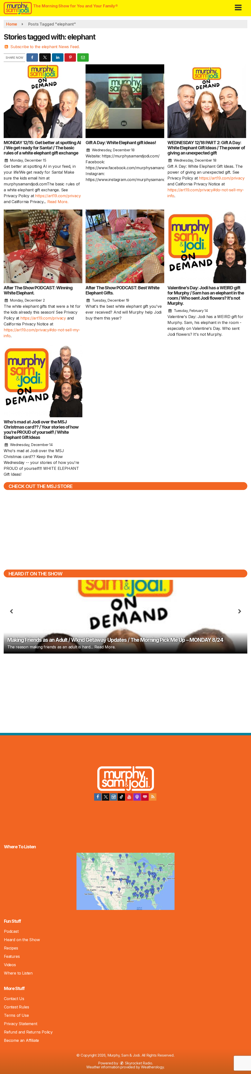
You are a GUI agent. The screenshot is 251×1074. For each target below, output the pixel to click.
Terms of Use (16, 1015)
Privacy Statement (20, 1023)
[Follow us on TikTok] (121, 797)
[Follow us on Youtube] (129, 797)
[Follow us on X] (105, 797)
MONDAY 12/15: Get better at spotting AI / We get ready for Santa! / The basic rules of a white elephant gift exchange (42, 147)
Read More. (57, 201)
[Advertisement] (125, 692)
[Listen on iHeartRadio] (145, 797)
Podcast (11, 931)
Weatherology (152, 1067)
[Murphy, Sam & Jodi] (125, 779)
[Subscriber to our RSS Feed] (152, 797)
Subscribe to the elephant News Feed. (45, 46)
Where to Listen (18, 973)
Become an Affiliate (21, 1040)
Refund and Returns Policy (28, 1032)
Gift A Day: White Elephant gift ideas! (121, 142)
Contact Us (14, 998)
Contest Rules (16, 1006)
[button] (238, 6)
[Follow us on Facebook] (97, 797)
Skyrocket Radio (138, 1063)
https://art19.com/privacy (58, 195)
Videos (10, 964)
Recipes (11, 948)
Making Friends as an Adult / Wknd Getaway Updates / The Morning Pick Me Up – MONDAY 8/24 (115, 640)
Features (12, 956)
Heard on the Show (22, 939)
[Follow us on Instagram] (113, 797)
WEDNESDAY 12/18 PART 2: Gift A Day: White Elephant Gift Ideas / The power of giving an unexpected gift (206, 147)
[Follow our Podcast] (137, 797)
